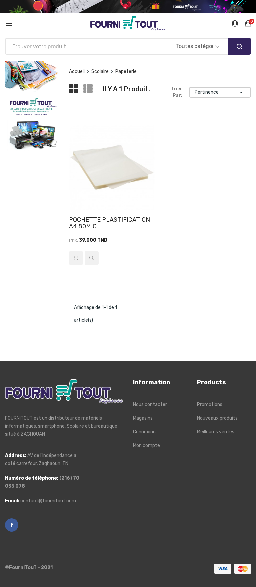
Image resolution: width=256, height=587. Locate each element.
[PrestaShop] (32, 105)
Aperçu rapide (92, 258)
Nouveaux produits (217, 418)
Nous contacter (150, 404)
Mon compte (146, 445)
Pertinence (220, 92)
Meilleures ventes (215, 432)
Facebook (11, 525)
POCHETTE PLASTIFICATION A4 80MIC (109, 223)
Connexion (144, 432)
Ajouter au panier (76, 258)
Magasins (143, 418)
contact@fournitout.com (48, 501)
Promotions (209, 404)
